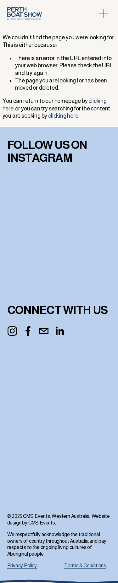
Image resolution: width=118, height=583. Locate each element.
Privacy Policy (22, 565)
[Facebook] (28, 331)
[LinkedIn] (59, 331)
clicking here (63, 116)
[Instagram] (12, 331)
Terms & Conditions (85, 565)
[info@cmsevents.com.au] (44, 331)
